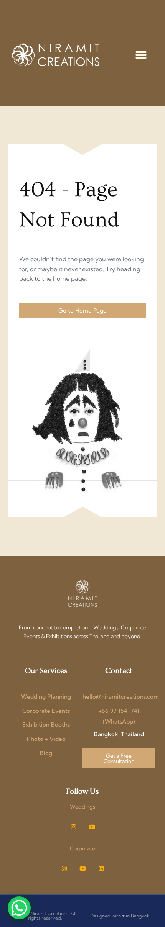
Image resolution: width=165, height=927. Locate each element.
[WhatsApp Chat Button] (19, 907)
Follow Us (82, 791)
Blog (46, 753)
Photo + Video (46, 738)
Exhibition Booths (46, 724)
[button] (141, 55)
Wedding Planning (46, 696)
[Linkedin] (101, 868)
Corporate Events (46, 710)
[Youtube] (92, 827)
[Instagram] (73, 827)
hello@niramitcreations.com (120, 696)
